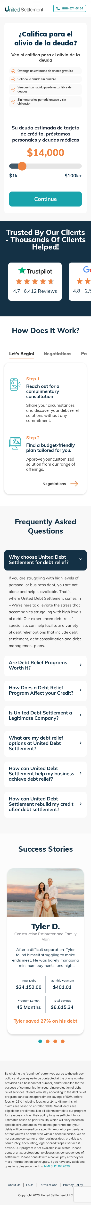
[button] (45, 560)
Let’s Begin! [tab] (21, 354)
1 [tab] (40, 1041)
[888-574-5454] (58, 8)
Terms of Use (48, 1185)
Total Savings (62, 1000)
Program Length (29, 1000)
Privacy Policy (73, 1185)
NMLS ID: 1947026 (57, 1166)
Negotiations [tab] (57, 354)
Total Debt (29, 980)
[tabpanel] (45, 428)
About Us (14, 1185)
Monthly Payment (62, 980)
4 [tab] (63, 1041)
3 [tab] (55, 1041)
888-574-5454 (72, 8)
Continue (45, 199)
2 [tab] (48, 1041)
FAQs (29, 1185)
